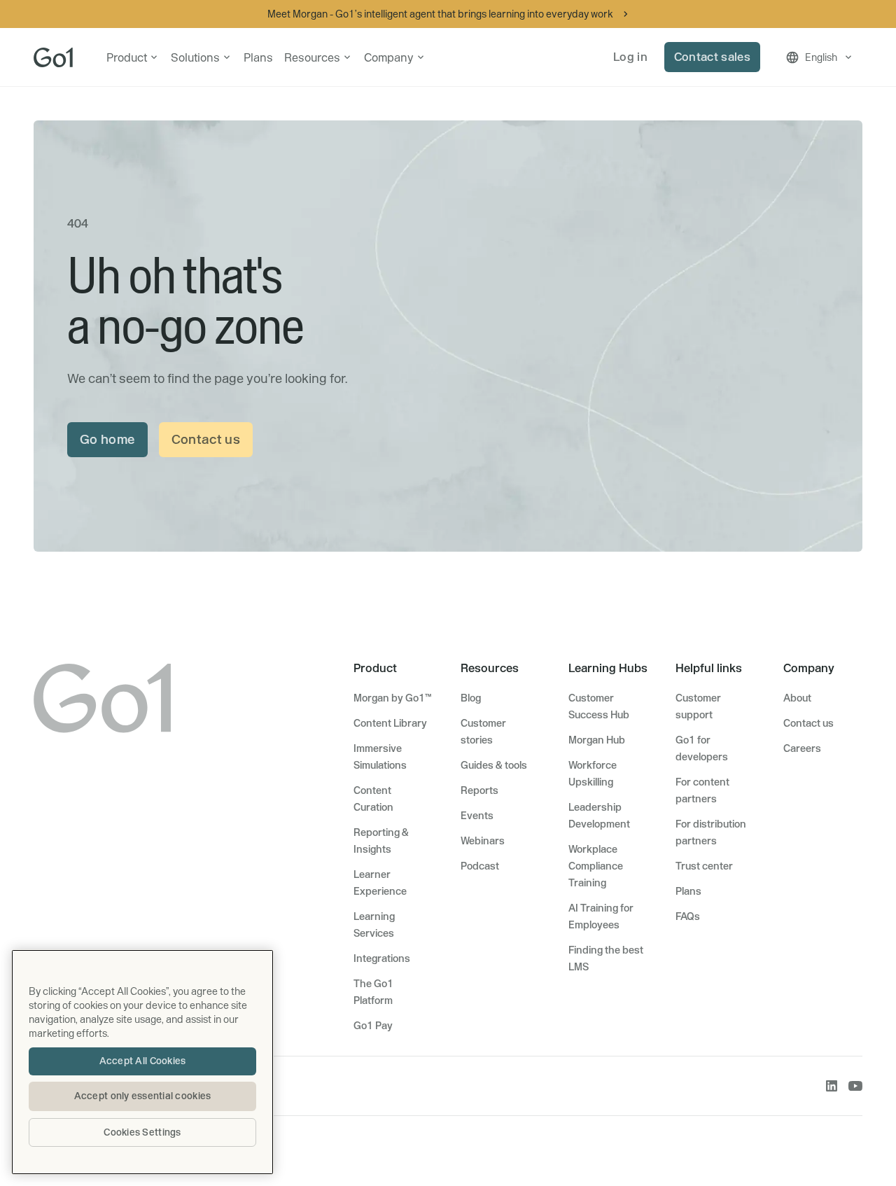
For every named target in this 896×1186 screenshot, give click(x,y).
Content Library (390, 723)
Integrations (382, 958)
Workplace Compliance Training (595, 866)
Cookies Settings (142, 1132)
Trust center (704, 866)
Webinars (483, 841)
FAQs (688, 916)
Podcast (480, 866)
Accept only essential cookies (142, 1095)
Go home (107, 439)
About (797, 698)
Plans (258, 57)
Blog (471, 698)
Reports (479, 790)
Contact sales (712, 57)
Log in (630, 57)
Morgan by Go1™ (392, 698)
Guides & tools (494, 765)
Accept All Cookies (142, 1060)
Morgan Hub (596, 740)
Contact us (206, 439)
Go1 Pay (373, 1025)
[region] (142, 1062)
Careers (802, 748)
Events (477, 815)
